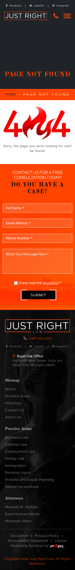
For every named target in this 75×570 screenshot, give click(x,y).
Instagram (62, 5)
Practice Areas (17, 396)
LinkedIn (39, 5)
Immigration (15, 466)
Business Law (17, 437)
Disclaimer (19, 536)
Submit (38, 295)
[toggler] (67, 16)
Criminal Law (16, 444)
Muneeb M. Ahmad (21, 507)
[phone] (56, 16)
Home (10, 389)
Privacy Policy (47, 536)
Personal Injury (18, 473)
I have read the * (39, 283)
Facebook (15, 5)
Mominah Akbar (18, 521)
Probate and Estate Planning (29, 480)
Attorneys (13, 403)
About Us (13, 417)
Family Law (14, 459)
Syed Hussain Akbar (22, 514)
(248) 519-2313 (40, 338)
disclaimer (51, 283)
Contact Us (14, 410)
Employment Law (20, 452)
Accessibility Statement (28, 541)
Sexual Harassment (22, 487)
